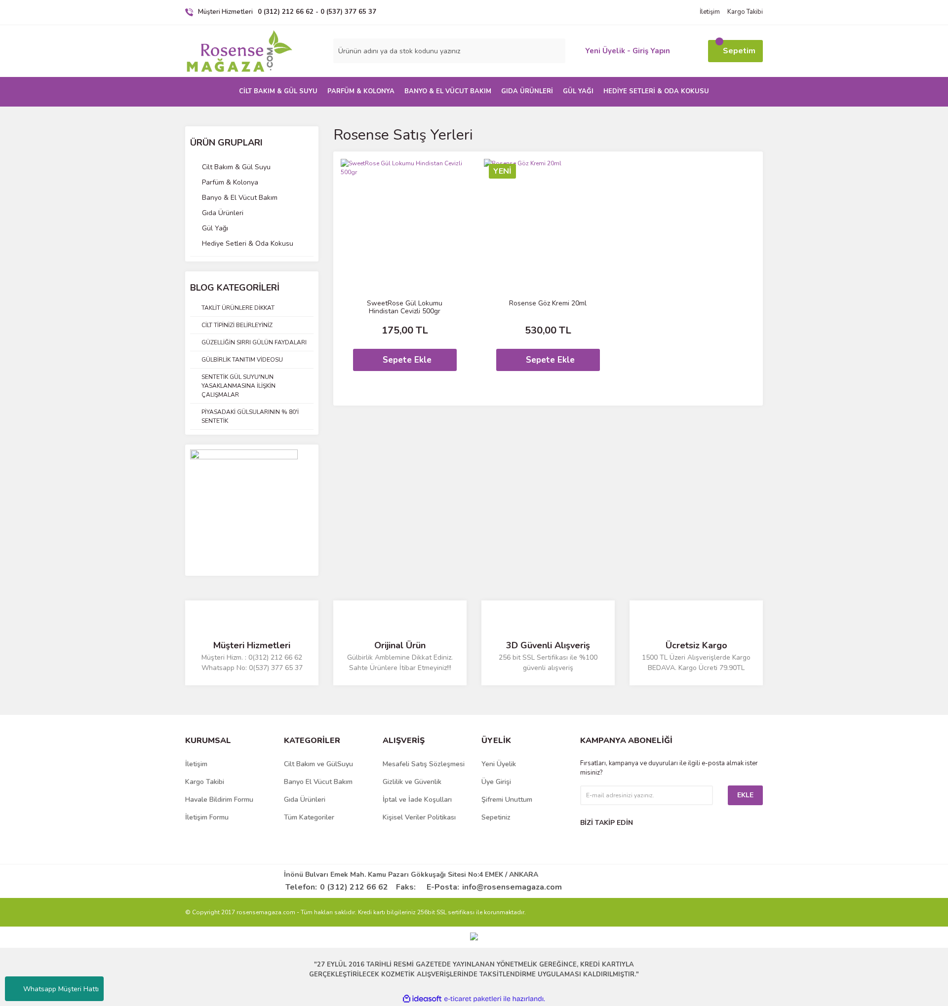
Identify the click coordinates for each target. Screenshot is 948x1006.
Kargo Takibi (745, 11)
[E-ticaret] (473, 999)
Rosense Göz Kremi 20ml (548, 303)
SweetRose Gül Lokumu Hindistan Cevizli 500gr (404, 307)
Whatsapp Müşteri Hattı (61, 989)
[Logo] (239, 51)
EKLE (745, 795)
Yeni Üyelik (498, 764)
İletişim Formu (207, 817)
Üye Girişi (496, 781)
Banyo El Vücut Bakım (318, 781)
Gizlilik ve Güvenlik (412, 781)
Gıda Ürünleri (304, 799)
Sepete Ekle (407, 360)
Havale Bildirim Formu (219, 799)
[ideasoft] (422, 999)
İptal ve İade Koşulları (417, 799)
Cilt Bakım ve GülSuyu (318, 764)
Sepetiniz (496, 817)
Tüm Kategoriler (309, 817)
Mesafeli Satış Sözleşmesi (424, 764)
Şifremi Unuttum (506, 799)
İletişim (710, 11)
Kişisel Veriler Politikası (419, 817)
